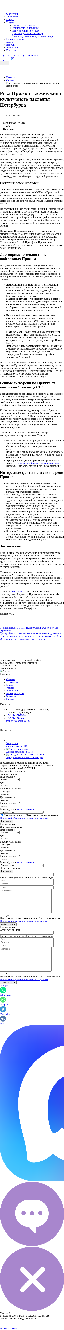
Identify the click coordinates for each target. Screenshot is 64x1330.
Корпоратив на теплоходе (26, 28)
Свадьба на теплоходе (24, 25)
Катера (10, 19)
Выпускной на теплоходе (25, 30)
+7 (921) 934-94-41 (29, 55)
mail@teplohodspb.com (18, 721)
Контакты (11, 50)
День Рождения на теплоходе (27, 33)
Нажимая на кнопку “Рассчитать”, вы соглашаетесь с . (30, 816)
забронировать (18, 591)
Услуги (10, 22)
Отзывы (10, 679)
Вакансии (11, 696)
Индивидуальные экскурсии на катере (32, 36)
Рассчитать (6, 821)
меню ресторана (25, 809)
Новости (10, 44)
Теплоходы (12, 16)
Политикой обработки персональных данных (24, 818)
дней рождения (35, 463)
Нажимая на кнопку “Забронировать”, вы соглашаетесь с (30, 919)
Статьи (10, 699)
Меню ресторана (15, 39)
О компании (12, 13)
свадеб (21, 463)
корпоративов (51, 463)
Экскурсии (12, 47)
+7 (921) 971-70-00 (9, 55)
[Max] (12, 59)
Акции (10, 42)
